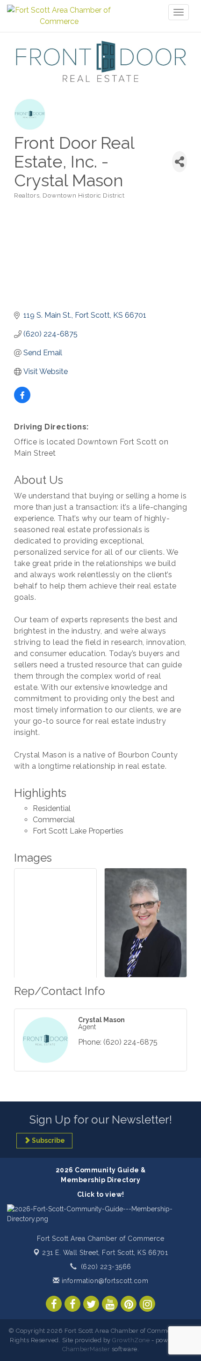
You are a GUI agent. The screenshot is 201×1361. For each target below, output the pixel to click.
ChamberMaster (86, 1349)
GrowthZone (131, 1340)
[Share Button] (179, 161)
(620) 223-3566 (106, 1266)
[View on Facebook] (22, 400)
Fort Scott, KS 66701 (105, 1252)
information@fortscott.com (103, 1281)
